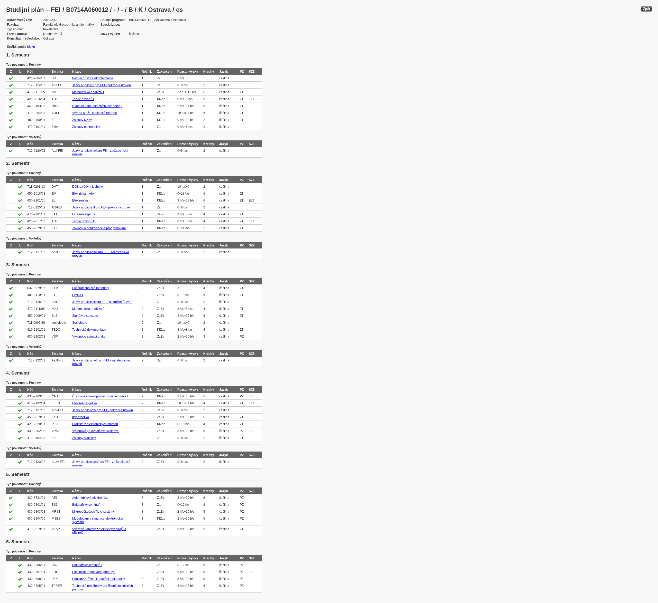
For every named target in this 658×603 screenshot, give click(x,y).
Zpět (646, 9)
